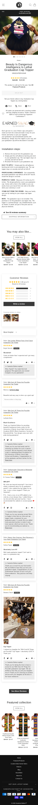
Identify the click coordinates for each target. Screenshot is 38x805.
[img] (7, 345)
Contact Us (19, 778)
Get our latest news (18, 784)
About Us (19, 775)
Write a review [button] (19, 304)
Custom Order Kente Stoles (19, 764)
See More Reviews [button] (19, 691)
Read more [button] (8, 460)
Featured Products (19, 761)
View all (19, 237)
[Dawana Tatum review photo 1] (19, 617)
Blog (19, 770)
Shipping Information (19, 217)
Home (18, 60)
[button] (15, 78)
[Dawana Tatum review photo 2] (6, 641)
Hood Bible (19, 773)
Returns (19, 767)
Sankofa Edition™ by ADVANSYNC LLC (18, 789)
